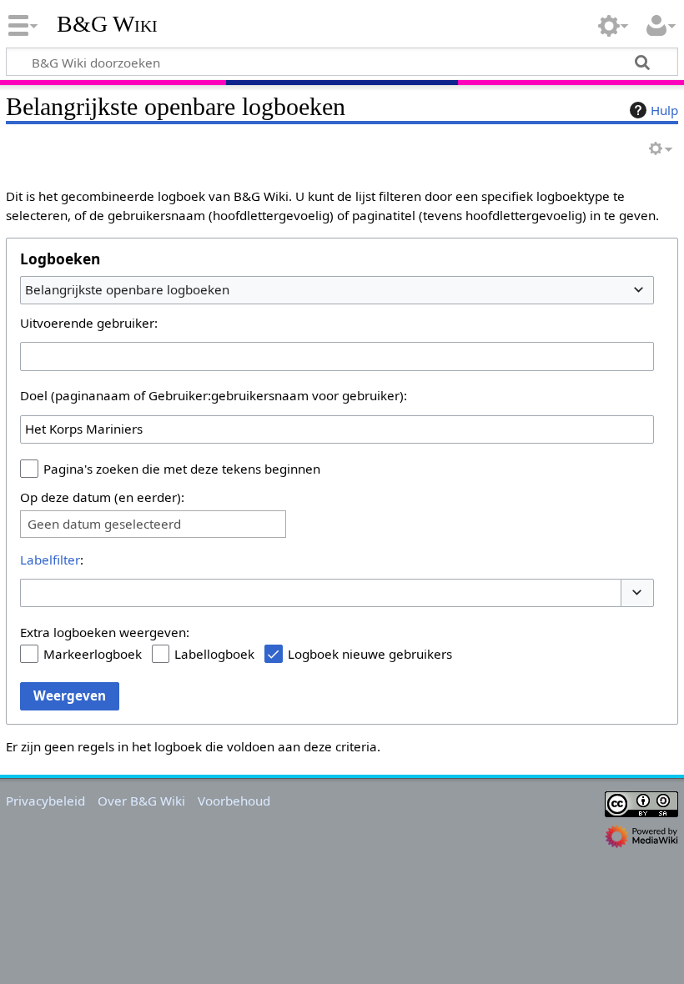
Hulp (664, 110)
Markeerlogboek (92, 653)
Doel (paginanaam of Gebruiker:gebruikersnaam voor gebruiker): (213, 395)
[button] (637, 593)
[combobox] (337, 290)
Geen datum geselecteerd (104, 524)
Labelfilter (50, 559)
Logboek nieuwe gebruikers (370, 653)
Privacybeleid (45, 800)
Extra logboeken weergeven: (104, 632)
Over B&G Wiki (141, 800)
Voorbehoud (234, 800)
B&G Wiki (107, 24)
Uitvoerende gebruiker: (89, 322)
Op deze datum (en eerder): (102, 497)
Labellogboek (214, 653)
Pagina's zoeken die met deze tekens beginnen (181, 468)
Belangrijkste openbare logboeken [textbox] (127, 289)
